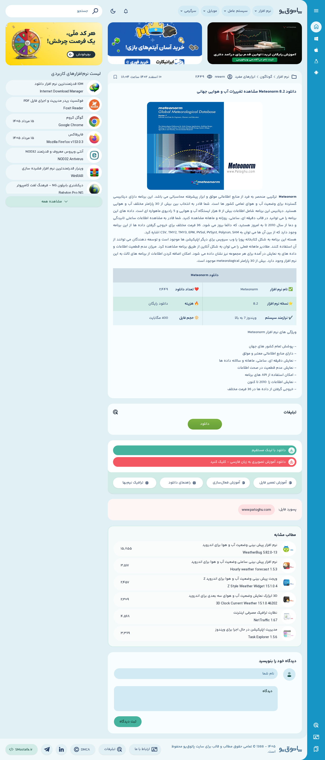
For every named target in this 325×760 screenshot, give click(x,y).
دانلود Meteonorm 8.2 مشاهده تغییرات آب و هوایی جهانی (246, 92)
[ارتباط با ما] (316, 737)
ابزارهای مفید (245, 77)
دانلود (204, 424)
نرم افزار (283, 77)
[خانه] (316, 27)
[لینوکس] (316, 61)
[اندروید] (316, 72)
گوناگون (266, 77)
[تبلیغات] (316, 725)
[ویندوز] (316, 38)
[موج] (254, 43)
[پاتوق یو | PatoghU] (290, 11)
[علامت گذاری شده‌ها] (316, 749)
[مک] (316, 50)
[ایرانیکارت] (155, 43)
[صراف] (54, 43)
